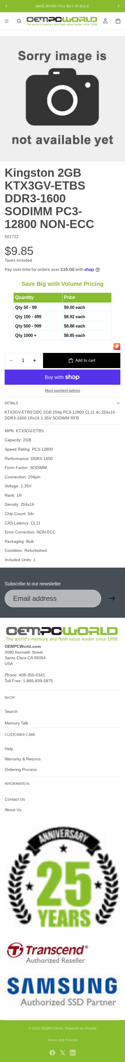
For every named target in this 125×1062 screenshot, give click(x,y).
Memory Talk (16, 723)
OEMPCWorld (52, 1028)
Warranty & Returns (23, 759)
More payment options (62, 390)
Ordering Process (21, 769)
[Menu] (6, 21)
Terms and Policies (63, 1040)
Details (11, 403)
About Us (13, 809)
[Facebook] (52, 1052)
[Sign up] (111, 598)
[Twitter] (62, 1052)
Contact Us (15, 799)
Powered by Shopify (81, 1028)
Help (9, 748)
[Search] (19, 21)
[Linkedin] (72, 1052)
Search (11, 711)
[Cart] (118, 21)
